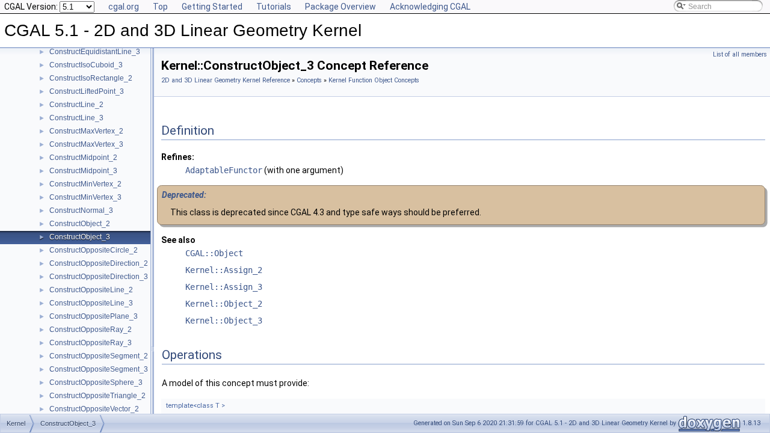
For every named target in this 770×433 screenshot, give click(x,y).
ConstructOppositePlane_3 (93, 316)
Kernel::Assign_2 (223, 270)
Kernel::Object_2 (223, 304)
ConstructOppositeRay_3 (90, 343)
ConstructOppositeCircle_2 (93, 250)
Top (160, 6)
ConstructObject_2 (79, 224)
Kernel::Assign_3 (223, 287)
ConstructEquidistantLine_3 (94, 52)
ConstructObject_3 (79, 237)
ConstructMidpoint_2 (83, 157)
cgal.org (123, 6)
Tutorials (273, 6)
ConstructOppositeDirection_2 (98, 263)
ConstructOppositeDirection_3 (98, 276)
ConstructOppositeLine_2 (91, 290)
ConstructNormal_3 (81, 210)
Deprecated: (184, 195)
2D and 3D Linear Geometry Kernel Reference (225, 80)
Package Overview (340, 6)
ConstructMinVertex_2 (85, 184)
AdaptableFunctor (223, 170)
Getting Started (212, 6)
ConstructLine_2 (76, 104)
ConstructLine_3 (76, 118)
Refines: (177, 157)
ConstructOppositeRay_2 (90, 329)
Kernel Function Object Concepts (373, 80)
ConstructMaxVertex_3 (86, 144)
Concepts (309, 80)
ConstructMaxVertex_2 (86, 131)
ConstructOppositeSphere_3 (96, 382)
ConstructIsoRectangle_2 (90, 78)
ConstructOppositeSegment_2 (98, 356)
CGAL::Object (214, 253)
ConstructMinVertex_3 (85, 197)
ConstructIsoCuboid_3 (86, 65)
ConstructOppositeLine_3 (91, 303)
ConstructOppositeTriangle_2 (97, 396)
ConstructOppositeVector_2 (94, 409)
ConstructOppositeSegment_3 (98, 369)
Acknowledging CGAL (430, 6)
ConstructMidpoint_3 (83, 171)
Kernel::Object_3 (223, 320)
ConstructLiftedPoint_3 (86, 91)
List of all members (740, 54)
